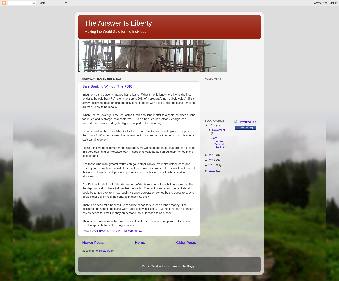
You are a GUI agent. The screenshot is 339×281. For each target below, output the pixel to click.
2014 (212, 125)
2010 (212, 170)
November (218, 130)
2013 (212, 155)
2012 (212, 160)
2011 (212, 165)
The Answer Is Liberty (118, 23)
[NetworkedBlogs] (245, 125)
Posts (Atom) (107, 250)
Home (140, 243)
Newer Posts (93, 243)
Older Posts (186, 243)
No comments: (133, 230)
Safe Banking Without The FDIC (107, 86)
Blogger (191, 266)
